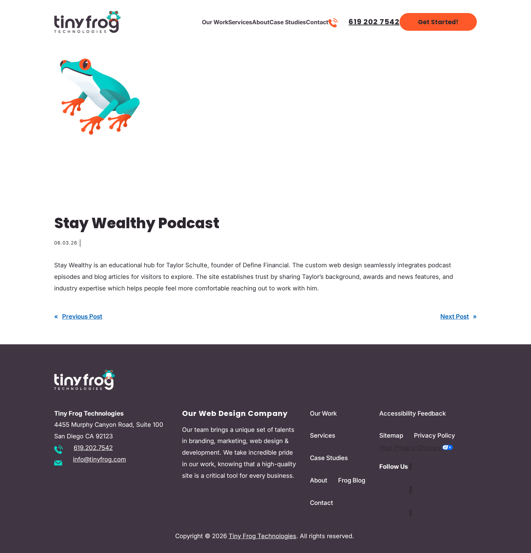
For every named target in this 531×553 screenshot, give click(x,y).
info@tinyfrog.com (99, 459)
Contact (317, 22)
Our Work (215, 22)
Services (240, 22)
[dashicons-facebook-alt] (411, 512)
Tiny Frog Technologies (262, 536)
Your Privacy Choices (410, 447)
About (260, 22)
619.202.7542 (93, 447)
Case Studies (287, 22)
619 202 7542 (374, 22)
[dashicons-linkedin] (411, 466)
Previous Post (82, 316)
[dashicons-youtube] (411, 489)
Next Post (454, 316)
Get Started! (438, 22)
